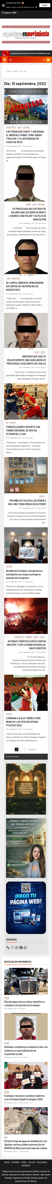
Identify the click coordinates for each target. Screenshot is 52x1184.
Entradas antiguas (12, 757)
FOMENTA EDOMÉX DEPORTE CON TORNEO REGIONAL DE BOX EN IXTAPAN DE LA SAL (23, 430)
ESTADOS (26, 1165)
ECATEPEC (9, 566)
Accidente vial (19, 637)
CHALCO (36, 352)
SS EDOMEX (25, 127)
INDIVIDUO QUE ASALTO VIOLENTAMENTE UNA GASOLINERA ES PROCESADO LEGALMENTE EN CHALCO (26, 360)
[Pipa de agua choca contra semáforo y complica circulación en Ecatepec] (26, 981)
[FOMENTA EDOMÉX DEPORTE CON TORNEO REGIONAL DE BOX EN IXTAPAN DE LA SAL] (26, 401)
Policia (42, 637)
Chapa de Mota (11, 127)
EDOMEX (28, 204)
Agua (6, 1137)
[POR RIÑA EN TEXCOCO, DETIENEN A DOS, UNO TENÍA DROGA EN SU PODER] (26, 475)
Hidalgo (36, 637)
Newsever (19, 1181)
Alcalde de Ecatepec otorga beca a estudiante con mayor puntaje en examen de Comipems (24, 574)
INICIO (7, 1162)
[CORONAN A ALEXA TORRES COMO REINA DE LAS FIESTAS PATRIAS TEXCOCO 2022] (26, 693)
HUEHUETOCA (15, 278)
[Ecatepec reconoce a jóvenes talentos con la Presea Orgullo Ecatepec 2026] (26, 1075)
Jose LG (23, 1008)
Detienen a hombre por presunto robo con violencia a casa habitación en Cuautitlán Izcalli (26, 1050)
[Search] (44, 60)
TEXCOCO (42, 496)
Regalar (44, 5)
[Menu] (10, 60)
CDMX (23, 1162)
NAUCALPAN (41, 204)
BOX (7, 422)
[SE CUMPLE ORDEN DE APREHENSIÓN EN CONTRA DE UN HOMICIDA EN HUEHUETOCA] (26, 257)
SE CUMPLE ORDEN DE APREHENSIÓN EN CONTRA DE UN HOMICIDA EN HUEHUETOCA (24, 286)
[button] (10, 60)
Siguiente (32, 749)
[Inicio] (4, 60)
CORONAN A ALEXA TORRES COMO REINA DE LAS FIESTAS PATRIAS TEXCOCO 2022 (23, 722)
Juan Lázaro (29, 146)
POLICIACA (42, 1162)
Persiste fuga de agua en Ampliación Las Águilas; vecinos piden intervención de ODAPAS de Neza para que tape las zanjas (25, 1144)
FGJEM (19, 127)
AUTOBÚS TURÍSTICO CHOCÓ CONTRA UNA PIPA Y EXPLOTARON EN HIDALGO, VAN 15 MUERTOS (26, 645)
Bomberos (28, 637)
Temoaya (13, 422)
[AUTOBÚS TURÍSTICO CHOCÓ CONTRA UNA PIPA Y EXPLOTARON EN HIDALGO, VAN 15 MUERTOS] (26, 616)
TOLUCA (31, 1162)
